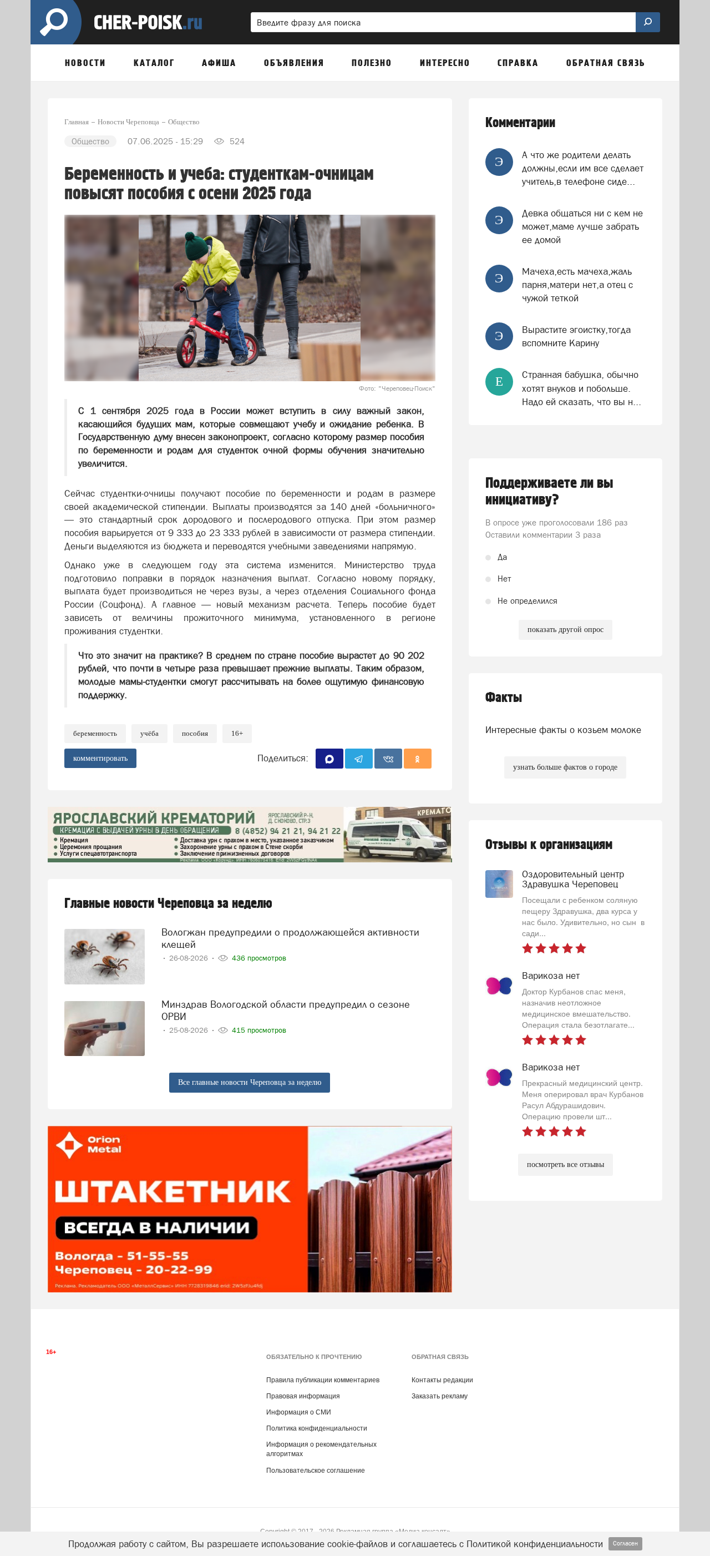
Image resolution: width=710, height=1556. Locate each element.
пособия (195, 733)
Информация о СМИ (298, 1412)
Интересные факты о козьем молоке (563, 729)
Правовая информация (303, 1396)
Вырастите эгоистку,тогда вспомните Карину (576, 336)
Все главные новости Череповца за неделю (249, 1082)
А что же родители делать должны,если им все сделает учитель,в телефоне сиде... (582, 168)
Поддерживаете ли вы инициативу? (549, 491)
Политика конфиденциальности (316, 1428)
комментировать (100, 758)
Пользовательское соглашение (315, 1470)
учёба (149, 733)
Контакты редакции (442, 1380)
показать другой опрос (566, 629)
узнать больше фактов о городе (565, 767)
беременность (95, 733)
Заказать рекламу (440, 1396)
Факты (503, 698)
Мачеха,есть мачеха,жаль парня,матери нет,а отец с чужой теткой (577, 285)
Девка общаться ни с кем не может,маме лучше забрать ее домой (582, 227)
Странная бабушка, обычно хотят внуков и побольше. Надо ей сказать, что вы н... (581, 388)
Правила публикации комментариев (322, 1380)
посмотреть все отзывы (565, 1164)
